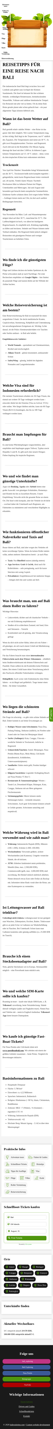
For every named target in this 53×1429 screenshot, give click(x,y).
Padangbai (13, 1291)
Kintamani (29, 1279)
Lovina (12, 1285)
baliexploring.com (17, 1425)
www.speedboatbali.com (13, 1050)
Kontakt (26, 1416)
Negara (26, 1285)
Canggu (12, 1273)
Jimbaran (13, 1279)
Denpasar (28, 1273)
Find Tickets (16, 1238)
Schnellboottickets (26, 1411)
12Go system (28, 1244)
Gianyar (43, 1273)
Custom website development (38, 1425)
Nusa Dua (42, 1285)
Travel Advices (26, 1402)
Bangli (25, 1267)
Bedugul (39, 1267)
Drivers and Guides (26, 1406)
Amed (11, 1267)
